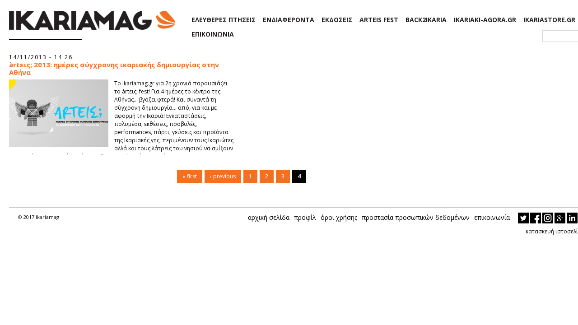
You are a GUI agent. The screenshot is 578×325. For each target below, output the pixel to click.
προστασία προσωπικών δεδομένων (416, 217)
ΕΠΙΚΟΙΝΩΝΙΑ (212, 34)
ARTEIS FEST (378, 20)
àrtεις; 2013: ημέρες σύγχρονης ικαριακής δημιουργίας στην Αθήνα (114, 68)
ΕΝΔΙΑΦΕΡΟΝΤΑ (288, 20)
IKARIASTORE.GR (549, 20)
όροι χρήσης (339, 217)
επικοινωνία (492, 217)
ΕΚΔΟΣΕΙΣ (337, 20)
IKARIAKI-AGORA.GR (485, 20)
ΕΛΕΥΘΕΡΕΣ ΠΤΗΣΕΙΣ (223, 20)
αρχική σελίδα (268, 217)
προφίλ (305, 217)
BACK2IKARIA (426, 20)
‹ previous (223, 176)
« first (189, 176)
